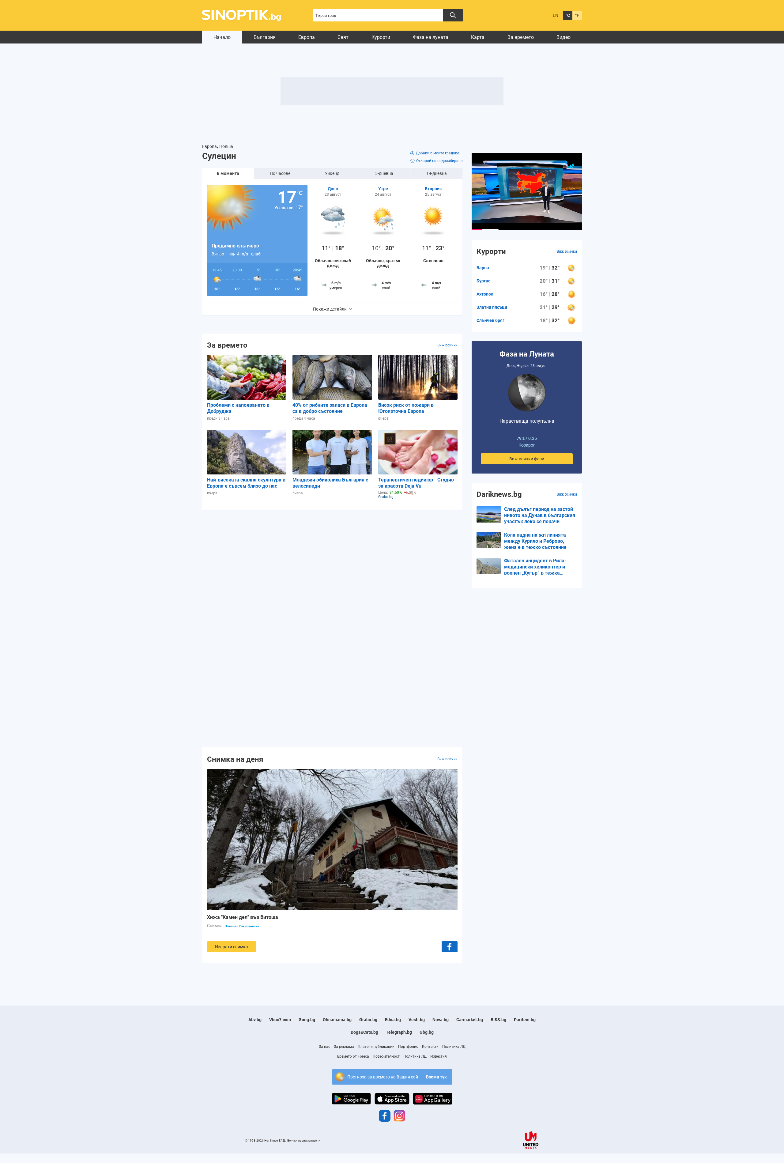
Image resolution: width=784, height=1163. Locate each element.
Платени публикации (376, 1046)
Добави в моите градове (437, 153)
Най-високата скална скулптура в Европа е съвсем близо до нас (246, 483)
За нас (324, 1046)
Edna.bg (393, 1019)
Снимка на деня (235, 759)
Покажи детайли (330, 309)
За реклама (344, 1046)
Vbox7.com (280, 1019)
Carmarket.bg (469, 1019)
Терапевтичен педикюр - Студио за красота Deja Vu (416, 483)
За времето (520, 37)
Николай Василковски (241, 926)
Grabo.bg (368, 1019)
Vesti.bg (417, 1019)
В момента (228, 173)
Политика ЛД (454, 1046)
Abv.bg (255, 1019)
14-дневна (436, 173)
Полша (226, 146)
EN (555, 15)
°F (577, 15)
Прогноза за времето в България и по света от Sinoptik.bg (244, 15)
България (265, 37)
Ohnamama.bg (337, 1019)
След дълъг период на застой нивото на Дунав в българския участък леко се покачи (539, 515)
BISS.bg (498, 1019)
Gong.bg (307, 1019)
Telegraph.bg (399, 1032)
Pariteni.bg (525, 1019)
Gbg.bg (427, 1032)
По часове (280, 173)
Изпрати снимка (231, 946)
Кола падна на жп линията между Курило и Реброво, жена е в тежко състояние (535, 541)
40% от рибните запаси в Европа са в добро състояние (329, 408)
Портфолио (408, 1046)
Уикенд (332, 173)
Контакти (430, 1046)
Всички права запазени (303, 1140)
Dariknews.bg (499, 494)
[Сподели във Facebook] (450, 946)
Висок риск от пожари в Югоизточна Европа (406, 408)
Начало (222, 37)
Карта (477, 37)
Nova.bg (440, 1019)
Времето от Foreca (353, 1056)
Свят (343, 37)
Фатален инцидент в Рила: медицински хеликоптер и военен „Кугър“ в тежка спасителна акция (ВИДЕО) (535, 567)
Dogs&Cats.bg (364, 1032)
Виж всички (447, 345)
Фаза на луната (430, 37)
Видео (563, 37)
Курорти (380, 37)
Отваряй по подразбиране (439, 161)
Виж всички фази (526, 458)
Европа (306, 37)
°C (568, 15)
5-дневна (384, 173)
